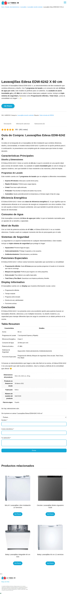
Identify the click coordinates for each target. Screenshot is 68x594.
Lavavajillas (23, 7)
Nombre (4, 420)
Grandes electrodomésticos (12, 7)
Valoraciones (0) (39, 123)
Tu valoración (6, 438)
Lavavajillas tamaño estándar (34, 7)
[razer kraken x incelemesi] (34, 593)
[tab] (7, 124)
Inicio (2, 7)
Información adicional (23, 123)
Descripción (7, 123)
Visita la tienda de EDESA (46, 115)
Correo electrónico (7, 429)
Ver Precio (8, 106)
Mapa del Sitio (5, 581)
